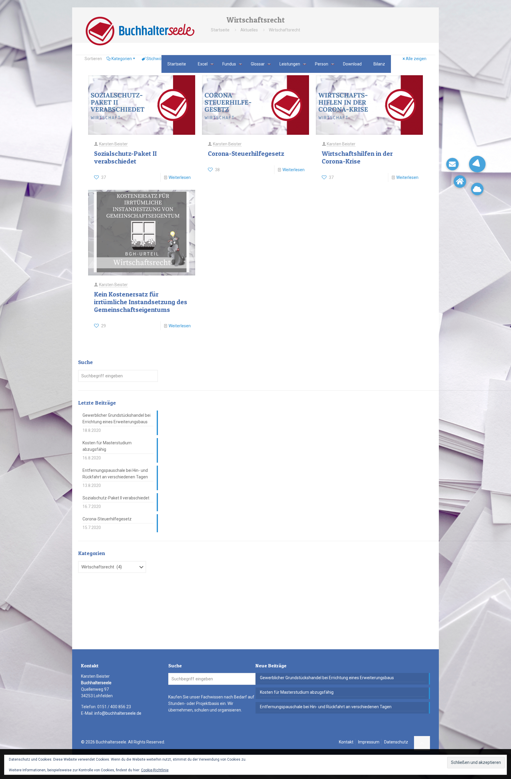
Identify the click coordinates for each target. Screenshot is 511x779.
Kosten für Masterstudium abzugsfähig (107, 446)
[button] (477, 164)
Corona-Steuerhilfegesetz (246, 153)
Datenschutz (396, 742)
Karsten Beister (113, 144)
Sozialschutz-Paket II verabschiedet (125, 157)
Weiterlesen (180, 177)
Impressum (368, 742)
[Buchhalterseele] (140, 31)
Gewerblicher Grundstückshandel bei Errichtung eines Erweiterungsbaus (117, 418)
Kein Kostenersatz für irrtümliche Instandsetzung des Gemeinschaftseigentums (140, 301)
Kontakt (346, 742)
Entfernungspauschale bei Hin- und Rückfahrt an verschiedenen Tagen (115, 473)
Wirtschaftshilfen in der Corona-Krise (357, 157)
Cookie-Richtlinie (155, 770)
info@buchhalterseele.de (117, 713)
